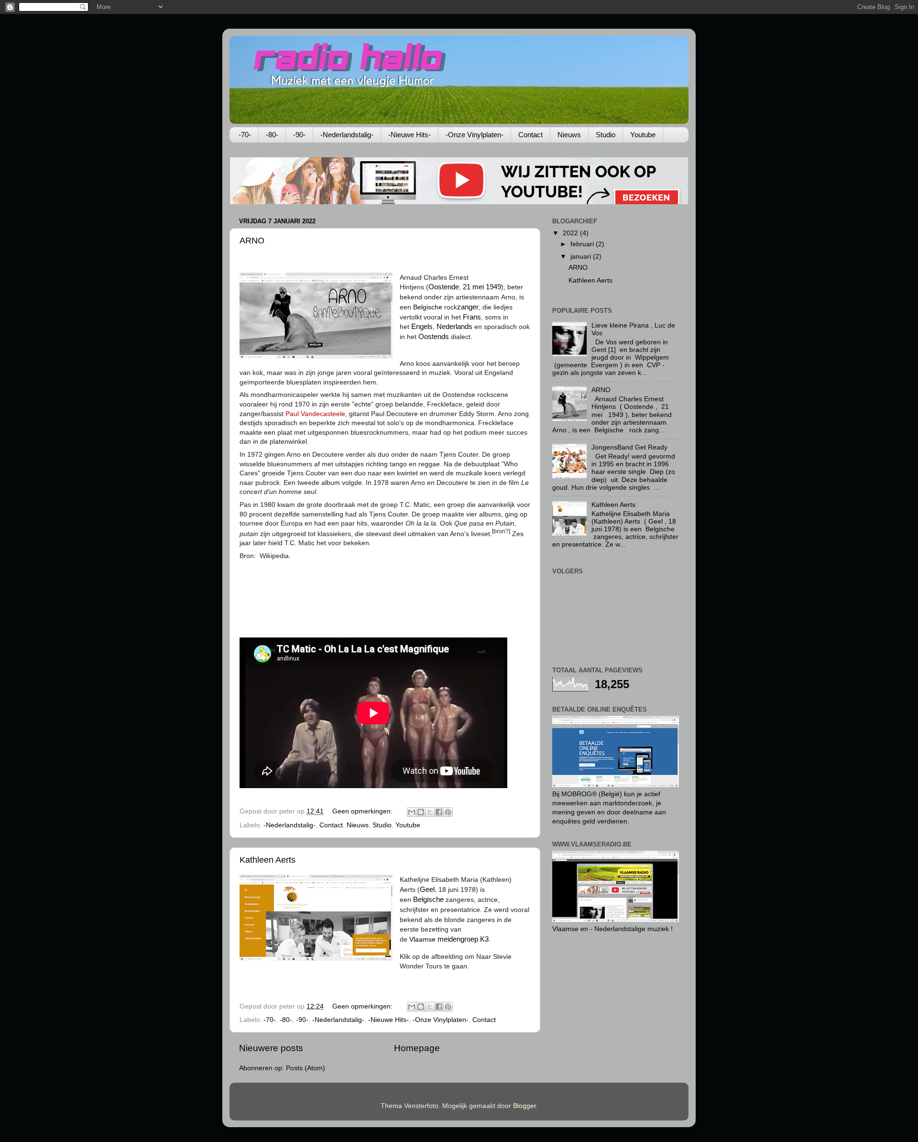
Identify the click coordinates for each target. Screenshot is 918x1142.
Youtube (643, 135)
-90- (299, 135)
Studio (605, 135)
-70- (245, 135)
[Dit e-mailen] (411, 812)
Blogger (524, 1105)
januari (581, 256)
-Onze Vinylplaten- (474, 135)
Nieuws (569, 135)
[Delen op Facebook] (439, 812)
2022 (571, 233)
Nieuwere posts (271, 1048)
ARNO (252, 240)
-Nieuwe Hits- (409, 135)
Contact (530, 135)
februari (583, 244)
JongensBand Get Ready (629, 447)
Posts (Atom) (305, 1068)
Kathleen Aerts (267, 860)
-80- (272, 135)
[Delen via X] (430, 812)
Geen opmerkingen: (363, 811)
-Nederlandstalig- (346, 135)
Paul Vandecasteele (315, 413)
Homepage (417, 1048)
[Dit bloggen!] (421, 812)
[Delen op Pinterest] (448, 812)
